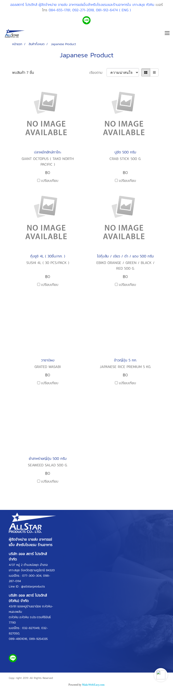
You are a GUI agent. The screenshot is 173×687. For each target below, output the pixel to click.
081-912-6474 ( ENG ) (113, 10)
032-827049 (30, 628)
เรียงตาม (98, 72)
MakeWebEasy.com (93, 684)
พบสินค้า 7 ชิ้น (23, 72)
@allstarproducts (33, 586)
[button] (160, 674)
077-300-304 (31, 575)
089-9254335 (38, 638)
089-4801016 (18, 638)
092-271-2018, (83, 10)
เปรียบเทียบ (49, 180)
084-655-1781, (60, 10)
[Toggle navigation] (167, 33)
